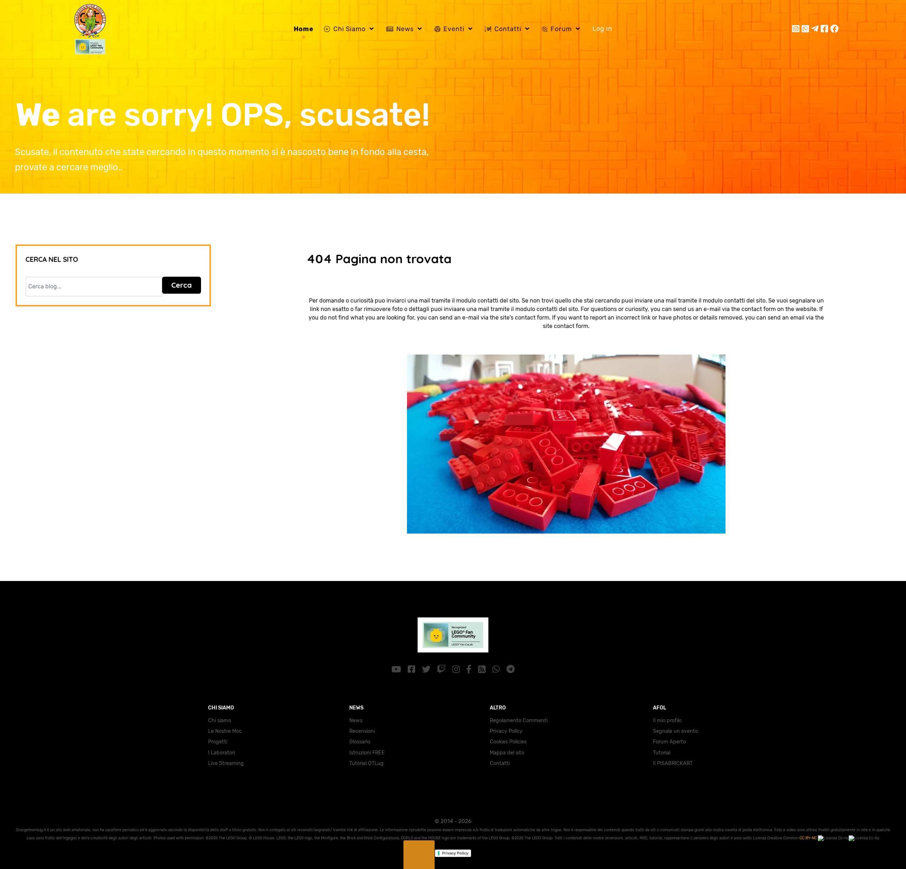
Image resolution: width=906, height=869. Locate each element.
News (355, 721)
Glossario (359, 742)
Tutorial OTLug (366, 763)
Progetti (217, 742)
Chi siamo (219, 721)
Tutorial (661, 753)
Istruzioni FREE (367, 753)
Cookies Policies (508, 742)
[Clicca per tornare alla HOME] (566, 443)
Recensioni (362, 731)
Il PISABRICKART (673, 763)
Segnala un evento (675, 731)
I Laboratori (221, 753)
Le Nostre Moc (225, 731)
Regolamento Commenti (518, 721)
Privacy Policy (506, 731)
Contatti (500, 763)
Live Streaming (226, 763)
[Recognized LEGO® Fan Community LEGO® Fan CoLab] (453, 634)
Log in (602, 29)
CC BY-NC (808, 838)
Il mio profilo (667, 721)
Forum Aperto (669, 742)
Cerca (181, 285)
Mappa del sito (507, 753)
